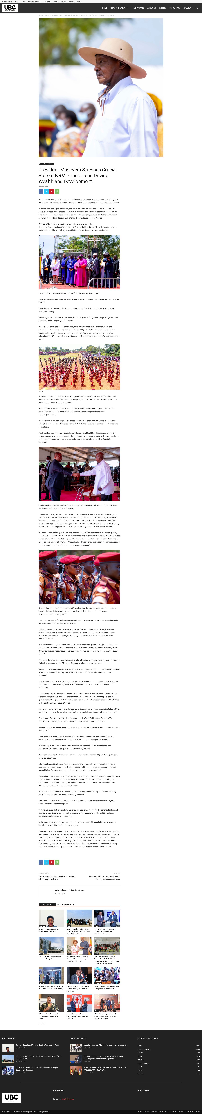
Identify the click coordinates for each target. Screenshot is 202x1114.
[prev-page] (40, 1023)
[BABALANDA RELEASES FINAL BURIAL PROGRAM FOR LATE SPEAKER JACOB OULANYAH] (76, 1070)
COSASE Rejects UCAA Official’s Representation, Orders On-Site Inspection (78, 989)
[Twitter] (46, 191)
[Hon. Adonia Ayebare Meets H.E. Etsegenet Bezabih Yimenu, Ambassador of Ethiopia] (79, 946)
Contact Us (71, 1)
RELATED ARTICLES (47, 905)
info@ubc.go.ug (68, 1099)
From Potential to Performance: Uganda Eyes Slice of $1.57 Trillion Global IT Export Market (78, 931)
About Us (56, 1)
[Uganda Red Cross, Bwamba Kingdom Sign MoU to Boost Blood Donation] (79, 1003)
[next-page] (43, 1023)
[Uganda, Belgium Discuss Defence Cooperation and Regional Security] (51, 975)
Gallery (79, 1)
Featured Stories (56, 15)
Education (98, 983)
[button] (197, 8)
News (47, 15)
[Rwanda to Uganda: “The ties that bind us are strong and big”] (76, 1048)
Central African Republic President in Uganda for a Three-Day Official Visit (57, 877)
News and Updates (33, 1)
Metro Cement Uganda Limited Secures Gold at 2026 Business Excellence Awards (105, 1016)
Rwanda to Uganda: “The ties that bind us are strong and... (106, 1045)
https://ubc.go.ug (60, 893)
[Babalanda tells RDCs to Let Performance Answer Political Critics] (51, 1003)
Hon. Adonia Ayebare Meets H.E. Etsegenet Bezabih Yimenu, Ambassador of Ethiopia (78, 959)
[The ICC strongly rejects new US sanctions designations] (51, 946)
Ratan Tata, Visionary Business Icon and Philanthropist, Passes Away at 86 (104, 877)
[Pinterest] (51, 191)
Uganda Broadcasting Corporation (70, 890)
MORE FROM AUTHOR (65, 905)
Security (41, 983)
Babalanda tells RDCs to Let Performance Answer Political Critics (49, 1016)
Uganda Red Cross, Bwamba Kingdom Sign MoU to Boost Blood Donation (78, 1016)
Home (23, 1)
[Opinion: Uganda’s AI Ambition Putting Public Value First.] (51, 918)
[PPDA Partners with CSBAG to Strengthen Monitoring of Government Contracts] (107, 918)
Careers (63, 1)
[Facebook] (41, 191)
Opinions (42, 926)
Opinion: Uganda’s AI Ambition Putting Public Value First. (37, 1045)
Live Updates (47, 1)
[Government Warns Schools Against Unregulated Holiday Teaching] (107, 975)
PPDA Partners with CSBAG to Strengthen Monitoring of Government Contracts (104, 931)
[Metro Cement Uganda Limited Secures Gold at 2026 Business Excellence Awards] (107, 1003)
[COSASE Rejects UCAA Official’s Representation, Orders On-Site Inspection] (79, 975)
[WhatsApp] (57, 191)
